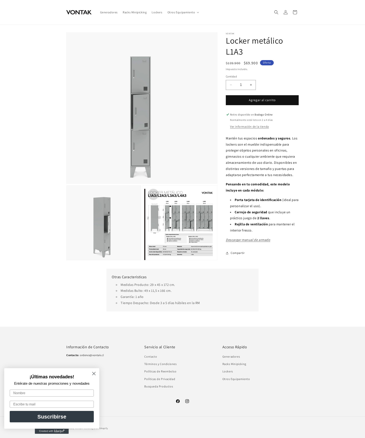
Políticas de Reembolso (160, 371)
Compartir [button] (238, 253)
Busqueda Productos (158, 386)
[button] (183, 12)
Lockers (227, 371)
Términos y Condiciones (160, 364)
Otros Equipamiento (236, 379)
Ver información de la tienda (249, 126)
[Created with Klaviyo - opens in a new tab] (52, 431)
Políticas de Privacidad (159, 379)
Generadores (231, 356)
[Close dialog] (94, 373)
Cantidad (231, 76)
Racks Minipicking (234, 364)
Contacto (150, 356)
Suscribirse (51, 417)
